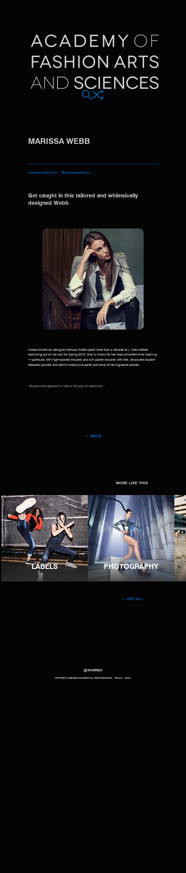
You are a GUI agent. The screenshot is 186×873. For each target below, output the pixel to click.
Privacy (119, 678)
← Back (93, 436)
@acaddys (93, 670)
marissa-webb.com (43, 173)
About (128, 678)
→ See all (132, 599)
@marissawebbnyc (75, 173)
